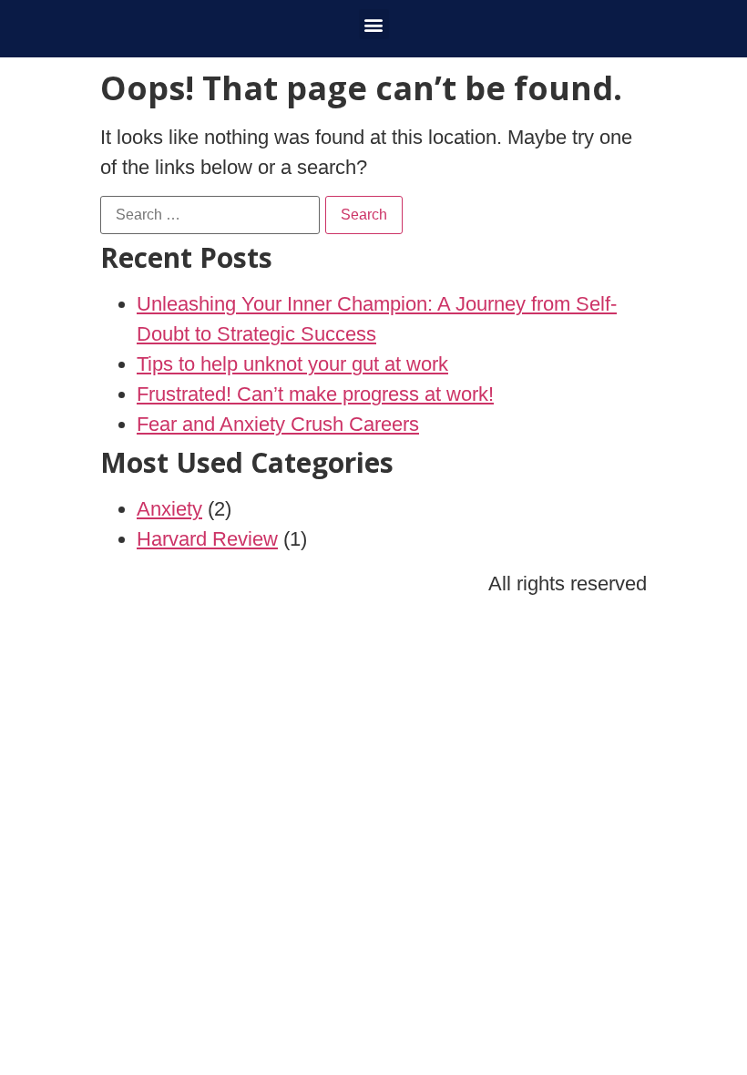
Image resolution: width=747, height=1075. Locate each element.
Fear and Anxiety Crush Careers (278, 424)
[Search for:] (210, 215)
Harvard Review (207, 538)
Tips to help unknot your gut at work (292, 364)
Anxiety (169, 508)
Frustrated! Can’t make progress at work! (315, 394)
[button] (374, 24)
